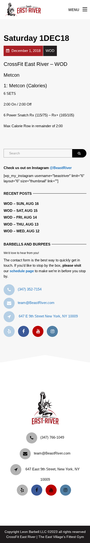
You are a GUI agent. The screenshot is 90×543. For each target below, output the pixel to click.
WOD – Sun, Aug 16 (21, 204)
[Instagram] (53, 331)
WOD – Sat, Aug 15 (20, 210)
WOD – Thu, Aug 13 (21, 224)
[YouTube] (39, 331)
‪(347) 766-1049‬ (52, 437)
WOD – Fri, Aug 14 (20, 217)
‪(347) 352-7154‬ (30, 289)
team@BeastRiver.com (36, 303)
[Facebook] (24, 331)
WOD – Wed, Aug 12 (21, 231)
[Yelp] (10, 331)
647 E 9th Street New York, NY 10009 (48, 316)
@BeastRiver (61, 168)
